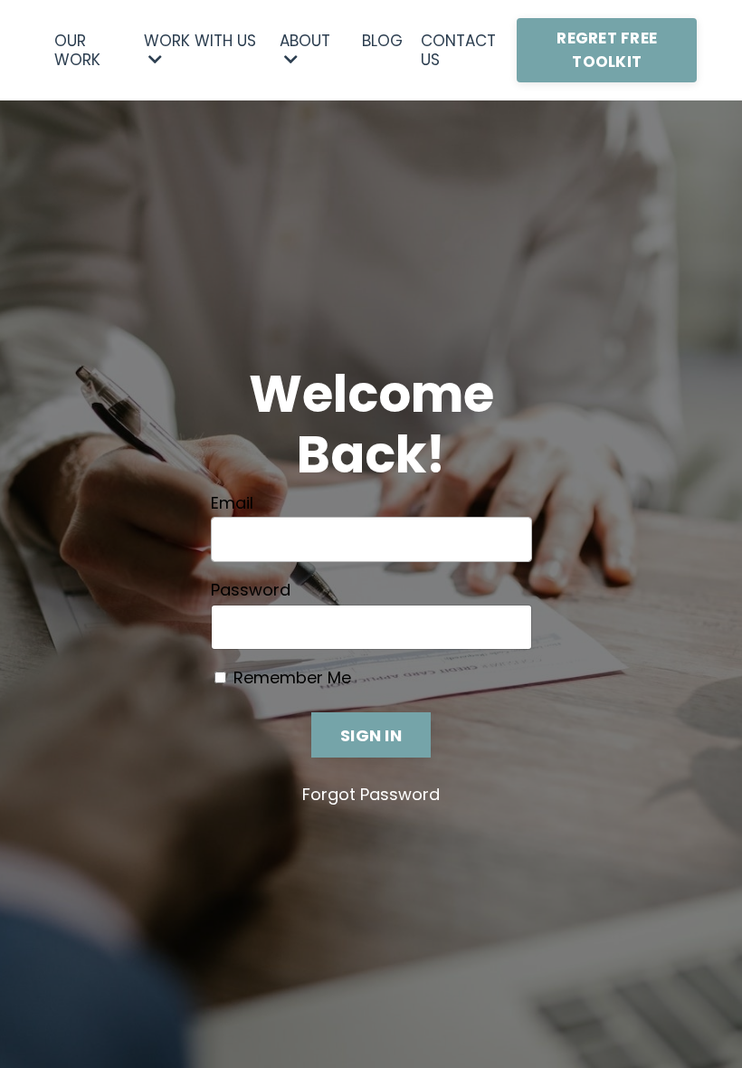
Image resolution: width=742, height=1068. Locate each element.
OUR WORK (77, 50)
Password (250, 590)
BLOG (382, 42)
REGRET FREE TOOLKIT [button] (606, 49)
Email (232, 503)
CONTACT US (458, 50)
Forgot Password (371, 794)
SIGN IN (371, 735)
